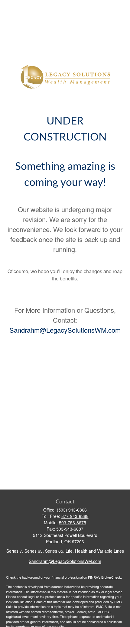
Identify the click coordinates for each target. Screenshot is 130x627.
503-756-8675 (72, 522)
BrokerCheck (111, 577)
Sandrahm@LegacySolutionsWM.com (65, 330)
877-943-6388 (75, 516)
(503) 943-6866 (72, 510)
